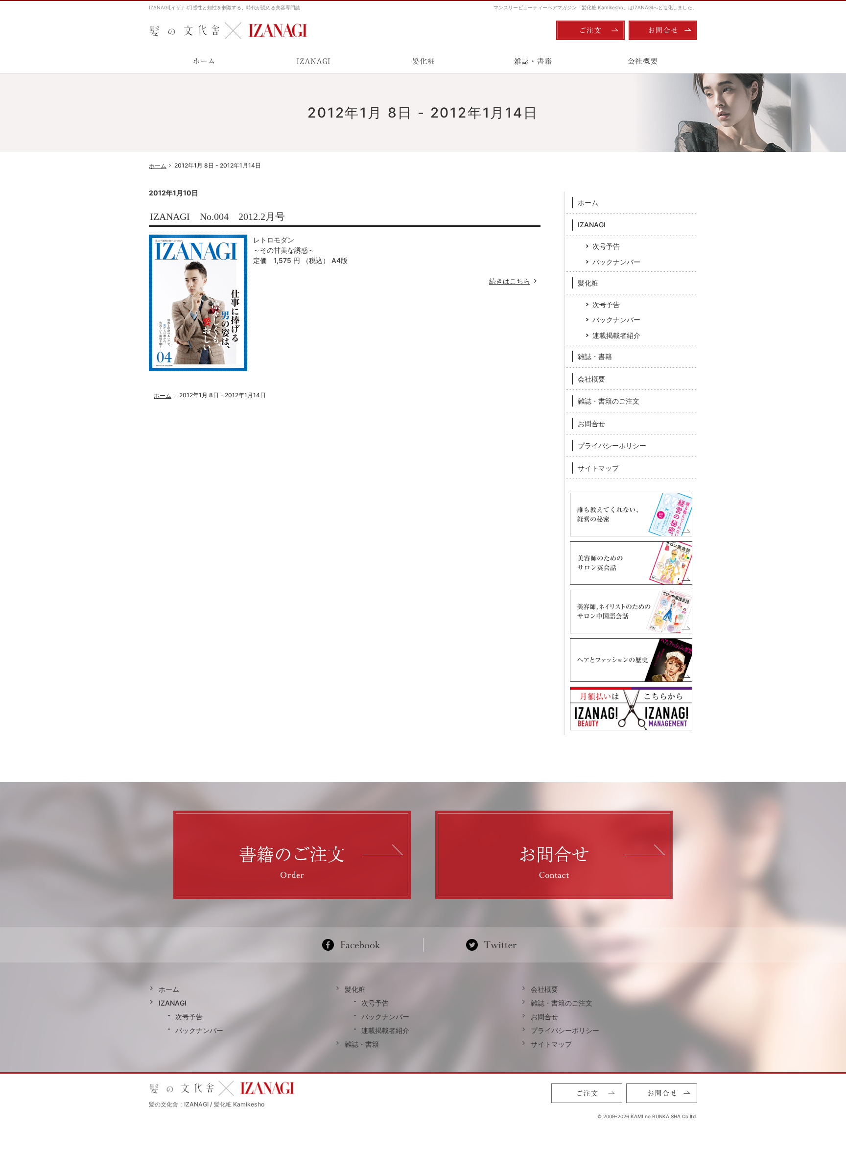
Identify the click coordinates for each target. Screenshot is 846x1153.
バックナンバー (616, 262)
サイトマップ (598, 468)
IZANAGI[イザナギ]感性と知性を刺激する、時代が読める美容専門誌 (224, 7)
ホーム (588, 202)
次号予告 (606, 246)
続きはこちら (514, 281)
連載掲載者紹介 (616, 335)
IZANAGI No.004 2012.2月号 (217, 216)
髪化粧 (588, 283)
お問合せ (591, 423)
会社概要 (591, 379)
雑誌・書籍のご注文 (608, 401)
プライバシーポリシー (612, 445)
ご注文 (590, 30)
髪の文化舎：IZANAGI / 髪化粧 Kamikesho (206, 1104)
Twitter (491, 945)
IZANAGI (592, 224)
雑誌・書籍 (595, 356)
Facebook (355, 945)
